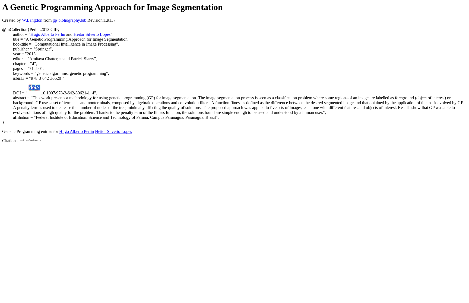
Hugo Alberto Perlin (47, 34)
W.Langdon (32, 20)
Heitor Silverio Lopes (92, 34)
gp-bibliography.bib (69, 20)
